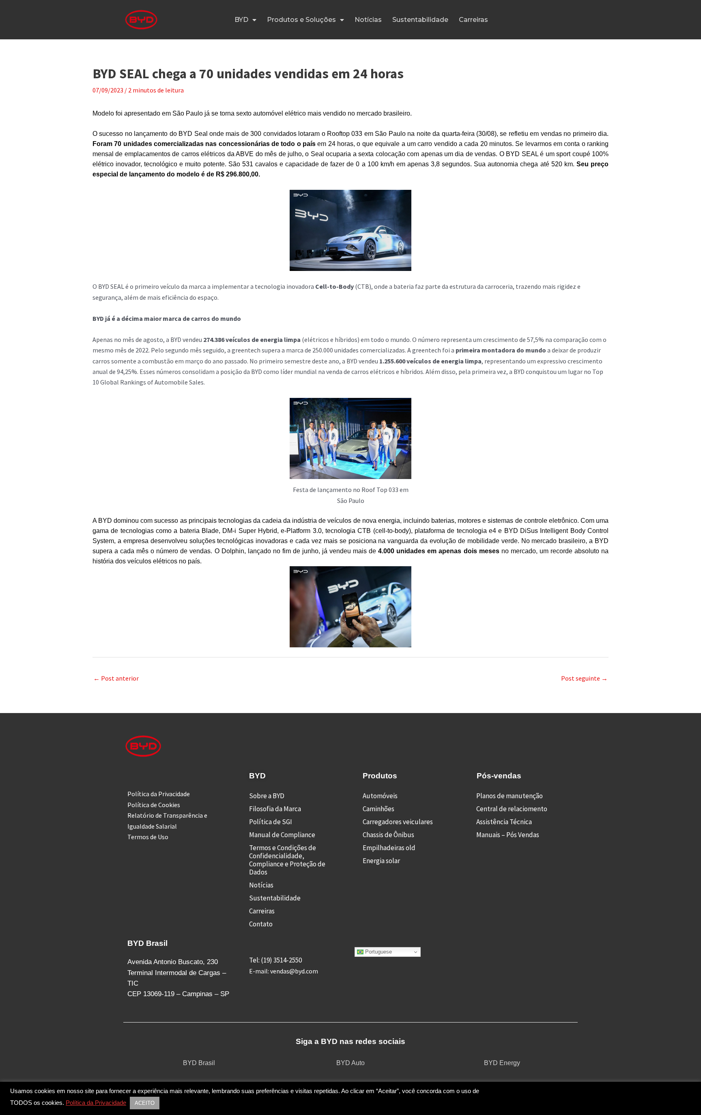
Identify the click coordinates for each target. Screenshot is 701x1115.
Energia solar (381, 860)
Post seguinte (584, 678)
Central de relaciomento (511, 808)
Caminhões (378, 808)
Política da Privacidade (96, 1103)
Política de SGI (270, 821)
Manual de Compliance (282, 834)
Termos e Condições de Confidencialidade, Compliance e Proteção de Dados (287, 860)
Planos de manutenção (509, 795)
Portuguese (377, 952)
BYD (241, 20)
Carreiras (473, 20)
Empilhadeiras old (389, 847)
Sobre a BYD (266, 795)
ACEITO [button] (145, 1103)
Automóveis (380, 795)
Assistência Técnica (504, 821)
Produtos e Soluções (301, 20)
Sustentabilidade (420, 20)
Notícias (368, 20)
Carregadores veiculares (398, 821)
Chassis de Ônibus (388, 834)
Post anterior (116, 678)
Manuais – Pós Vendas (507, 834)
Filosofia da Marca (275, 808)
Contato (261, 923)
